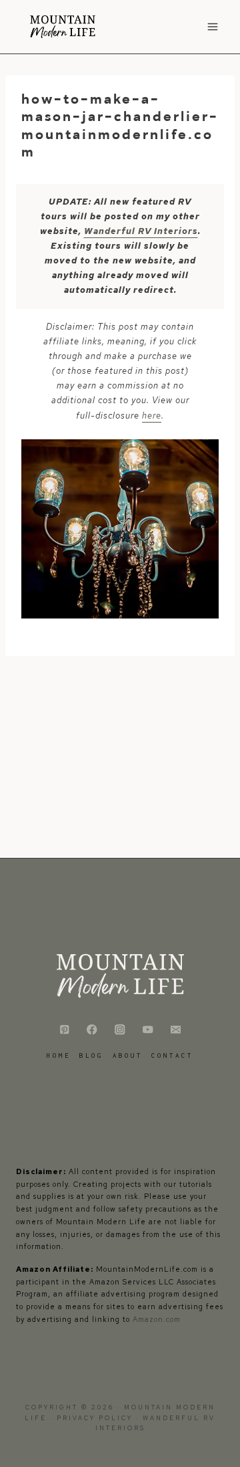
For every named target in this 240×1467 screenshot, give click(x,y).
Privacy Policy (96, 1418)
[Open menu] (212, 26)
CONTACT (172, 1055)
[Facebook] (92, 1029)
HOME (59, 1055)
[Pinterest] (64, 1029)
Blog (91, 1055)
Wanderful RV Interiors (141, 231)
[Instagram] (120, 1029)
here (151, 415)
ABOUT (128, 1055)
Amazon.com (157, 1319)
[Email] (175, 1029)
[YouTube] (147, 1029)
